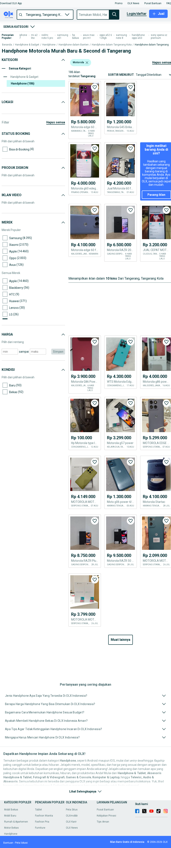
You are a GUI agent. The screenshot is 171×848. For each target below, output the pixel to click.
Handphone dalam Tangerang (152, 44)
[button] (11, 3)
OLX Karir (71, 821)
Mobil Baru (10, 815)
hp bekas (75, 36)
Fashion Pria (42, 821)
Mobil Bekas (11, 809)
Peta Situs (72, 809)
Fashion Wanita (44, 815)
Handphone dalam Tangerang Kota (112, 44)
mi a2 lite (34, 36)
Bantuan (8, 842)
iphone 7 (23, 36)
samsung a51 (62, 36)
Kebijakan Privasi (106, 815)
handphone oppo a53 (138, 36)
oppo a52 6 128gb (105, 36)
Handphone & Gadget (27, 44)
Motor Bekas (11, 827)
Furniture (40, 827)
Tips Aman (103, 821)
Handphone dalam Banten (74, 44)
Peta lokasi (21, 842)
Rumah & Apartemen (16, 821)
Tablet (38, 809)
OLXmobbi (72, 815)
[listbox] (87, 62)
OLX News (72, 827)
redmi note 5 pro (47, 36)
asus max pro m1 (88, 36)
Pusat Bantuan (105, 809)
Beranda (7, 44)
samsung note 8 (121, 36)
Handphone (48, 44)
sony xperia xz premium (159, 36)
